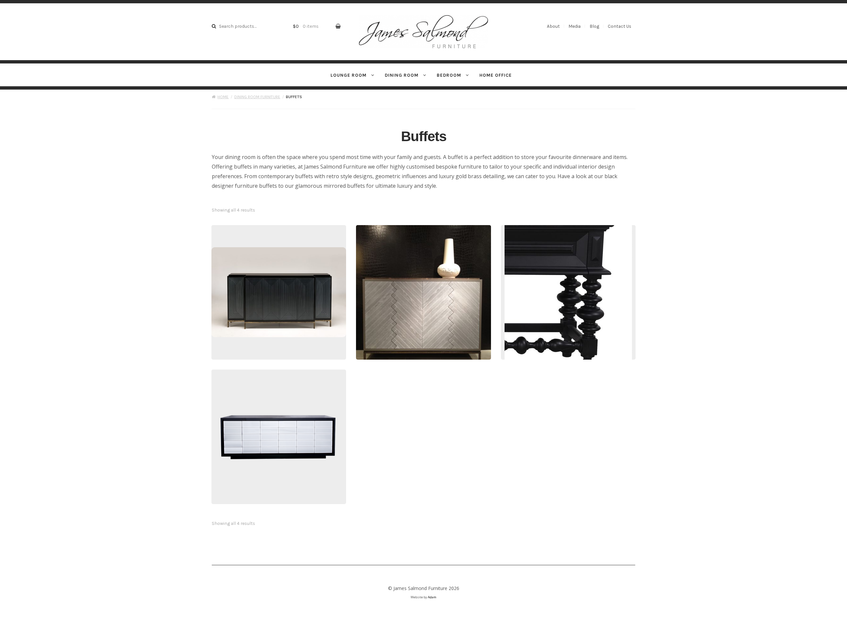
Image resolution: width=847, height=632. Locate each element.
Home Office (495, 75)
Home (223, 97)
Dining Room (402, 75)
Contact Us (619, 26)
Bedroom (449, 75)
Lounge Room (349, 75)
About (553, 26)
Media (574, 26)
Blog (594, 26)
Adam (432, 597)
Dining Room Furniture (257, 97)
